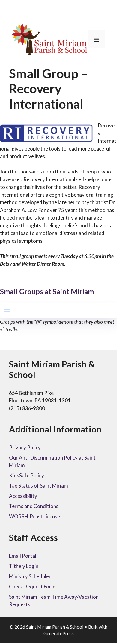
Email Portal (22, 556)
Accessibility (23, 496)
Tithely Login (23, 566)
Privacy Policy (25, 447)
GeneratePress (59, 633)
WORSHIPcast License (34, 516)
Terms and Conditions (33, 506)
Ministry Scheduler (30, 576)
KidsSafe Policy (26, 475)
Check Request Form (32, 586)
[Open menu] (7, 310)
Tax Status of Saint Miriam (38, 485)
